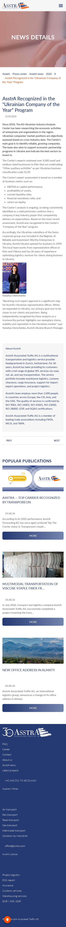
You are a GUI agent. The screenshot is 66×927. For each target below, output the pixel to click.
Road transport (10, 819)
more (33, 535)
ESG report (8, 880)
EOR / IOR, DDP (11, 901)
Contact (6, 754)
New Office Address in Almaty (28, 670)
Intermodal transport (13, 830)
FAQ (4, 743)
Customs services (12, 890)
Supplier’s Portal (10, 788)
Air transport (9, 809)
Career (6, 749)
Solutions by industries (15, 835)
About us (7, 759)
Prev (9, 440)
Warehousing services (14, 895)
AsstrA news (9, 765)
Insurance (7, 885)
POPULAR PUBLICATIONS (27, 461)
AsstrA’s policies (10, 854)
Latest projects (10, 770)
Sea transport (9, 825)
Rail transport (9, 814)
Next (57, 440)
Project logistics (11, 874)
